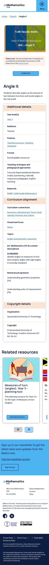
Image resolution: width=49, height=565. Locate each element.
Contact (32, 491)
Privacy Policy (8, 538)
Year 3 (10, 119)
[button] (42, 4)
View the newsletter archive (15, 459)
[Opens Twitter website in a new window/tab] (12, 516)
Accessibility (11, 494)
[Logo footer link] (14, 482)
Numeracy (12, 212)
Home (4, 16)
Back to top (43, 548)
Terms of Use (23, 63)
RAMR (10, 193)
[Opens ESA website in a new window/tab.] (11, 523)
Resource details (17, 417)
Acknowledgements (36, 489)
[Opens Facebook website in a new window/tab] (5, 516)
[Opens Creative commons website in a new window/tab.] (26, 523)
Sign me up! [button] (10, 467)
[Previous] (18, 429)
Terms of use (22, 538)
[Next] (29, 429)
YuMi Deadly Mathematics (25, 193)
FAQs (31, 494)
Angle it (23, 16)
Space (10, 227)
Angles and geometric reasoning (21, 239)
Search (13, 16)
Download (26, 73)
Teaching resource (15, 143)
